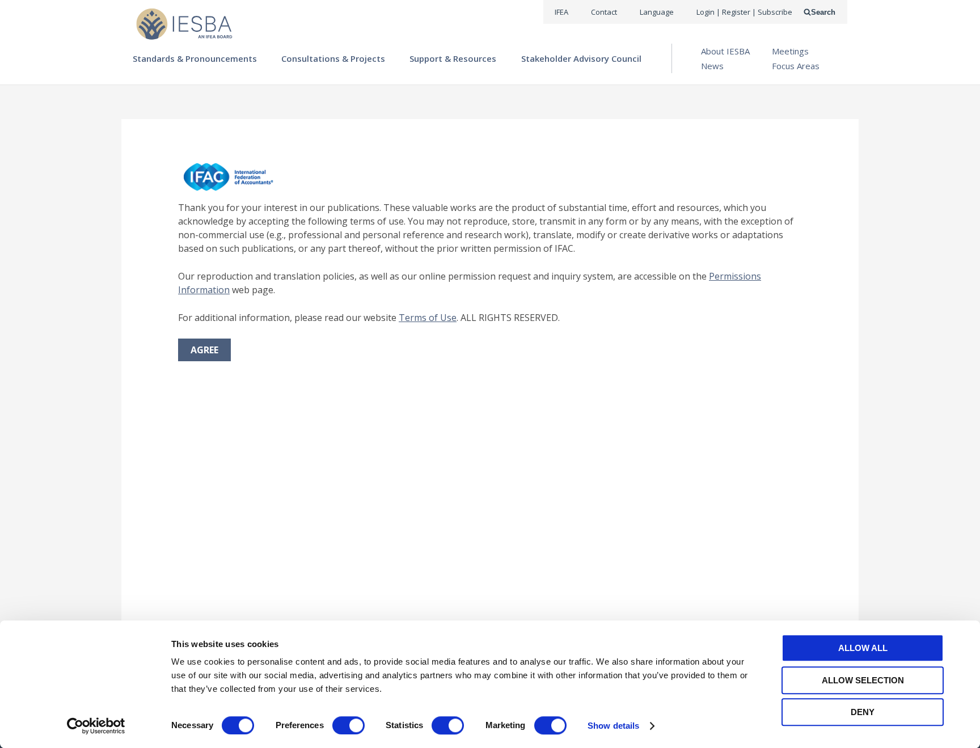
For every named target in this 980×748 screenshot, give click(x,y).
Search (823, 12)
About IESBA (725, 51)
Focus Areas (796, 65)
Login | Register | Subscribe (744, 12)
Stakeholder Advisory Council (581, 58)
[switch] (348, 725)
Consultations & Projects (333, 58)
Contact (604, 12)
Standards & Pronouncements (195, 58)
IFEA (561, 12)
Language (657, 12)
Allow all (863, 648)
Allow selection (863, 680)
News (712, 65)
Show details (613, 725)
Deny (863, 712)
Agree (204, 350)
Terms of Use (428, 317)
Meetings (790, 51)
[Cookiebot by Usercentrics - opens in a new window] (96, 725)
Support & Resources (452, 58)
